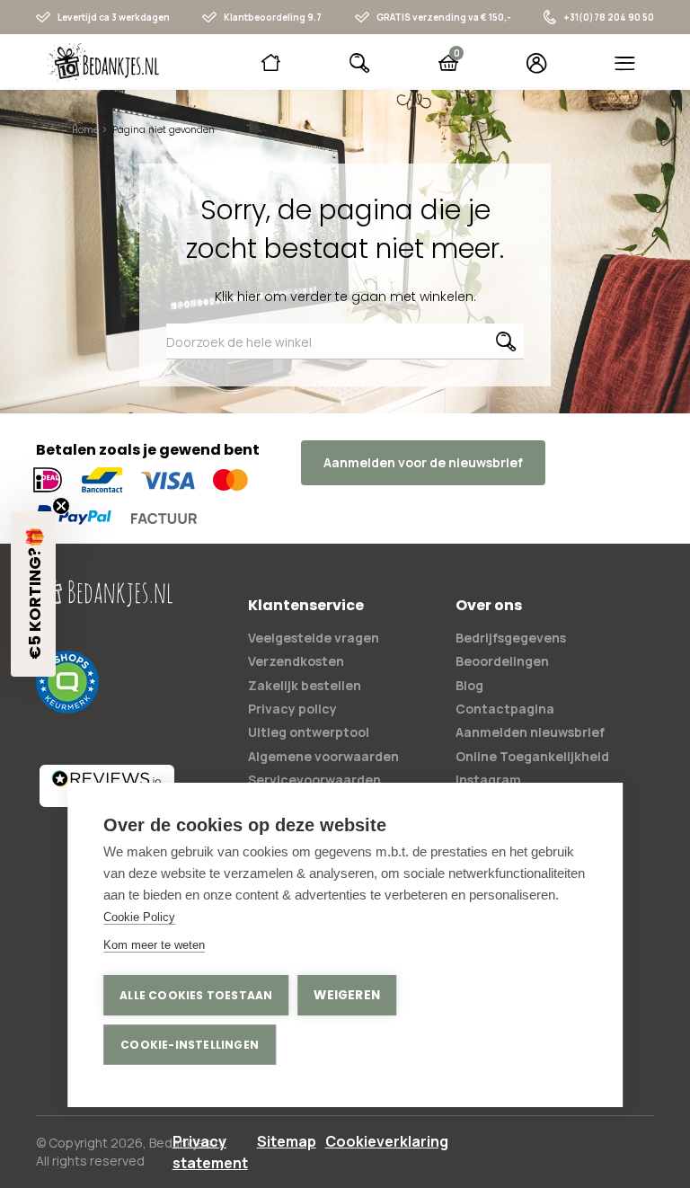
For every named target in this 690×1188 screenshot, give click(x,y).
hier (249, 297)
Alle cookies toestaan (195, 995)
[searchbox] (345, 341)
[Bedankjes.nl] (103, 62)
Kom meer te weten (154, 945)
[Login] (537, 62)
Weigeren (347, 995)
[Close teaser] (61, 506)
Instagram (488, 779)
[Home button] (271, 62)
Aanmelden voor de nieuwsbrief (423, 462)
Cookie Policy (139, 917)
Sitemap (286, 1141)
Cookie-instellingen (189, 1044)
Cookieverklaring (386, 1141)
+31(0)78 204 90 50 (608, 17)
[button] (33, 594)
